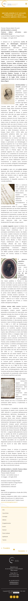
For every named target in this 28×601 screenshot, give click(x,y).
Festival (4, 530)
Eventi (4, 526)
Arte (3, 509)
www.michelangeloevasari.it (9, 502)
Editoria (4, 520)
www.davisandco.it (14, 583)
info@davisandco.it (14, 582)
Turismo (4, 540)
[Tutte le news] (14, 549)
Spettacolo (5, 536)
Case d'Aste (5, 513)
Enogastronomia (6, 523)
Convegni (4, 516)
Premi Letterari (6, 533)
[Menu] (26, 3)
